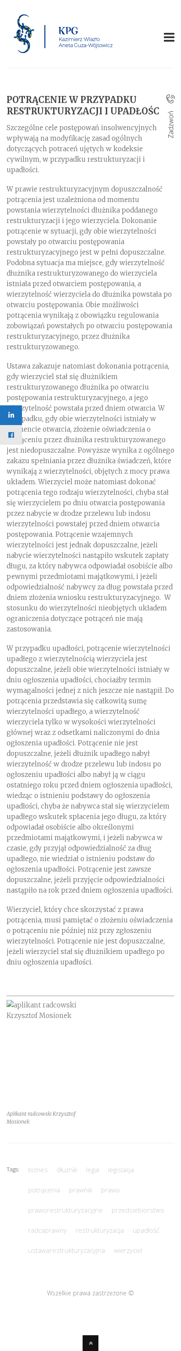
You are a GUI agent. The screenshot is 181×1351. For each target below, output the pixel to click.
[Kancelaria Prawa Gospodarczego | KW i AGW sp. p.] (63, 55)
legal (92, 1169)
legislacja (121, 1169)
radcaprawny (47, 1230)
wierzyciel (128, 1250)
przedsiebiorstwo (138, 1210)
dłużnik (67, 1169)
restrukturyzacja (100, 1230)
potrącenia (44, 1189)
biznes (38, 1169)
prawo (110, 1189)
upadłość (146, 1230)
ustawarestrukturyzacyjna (66, 1250)
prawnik (80, 1189)
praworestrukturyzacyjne (65, 1210)
